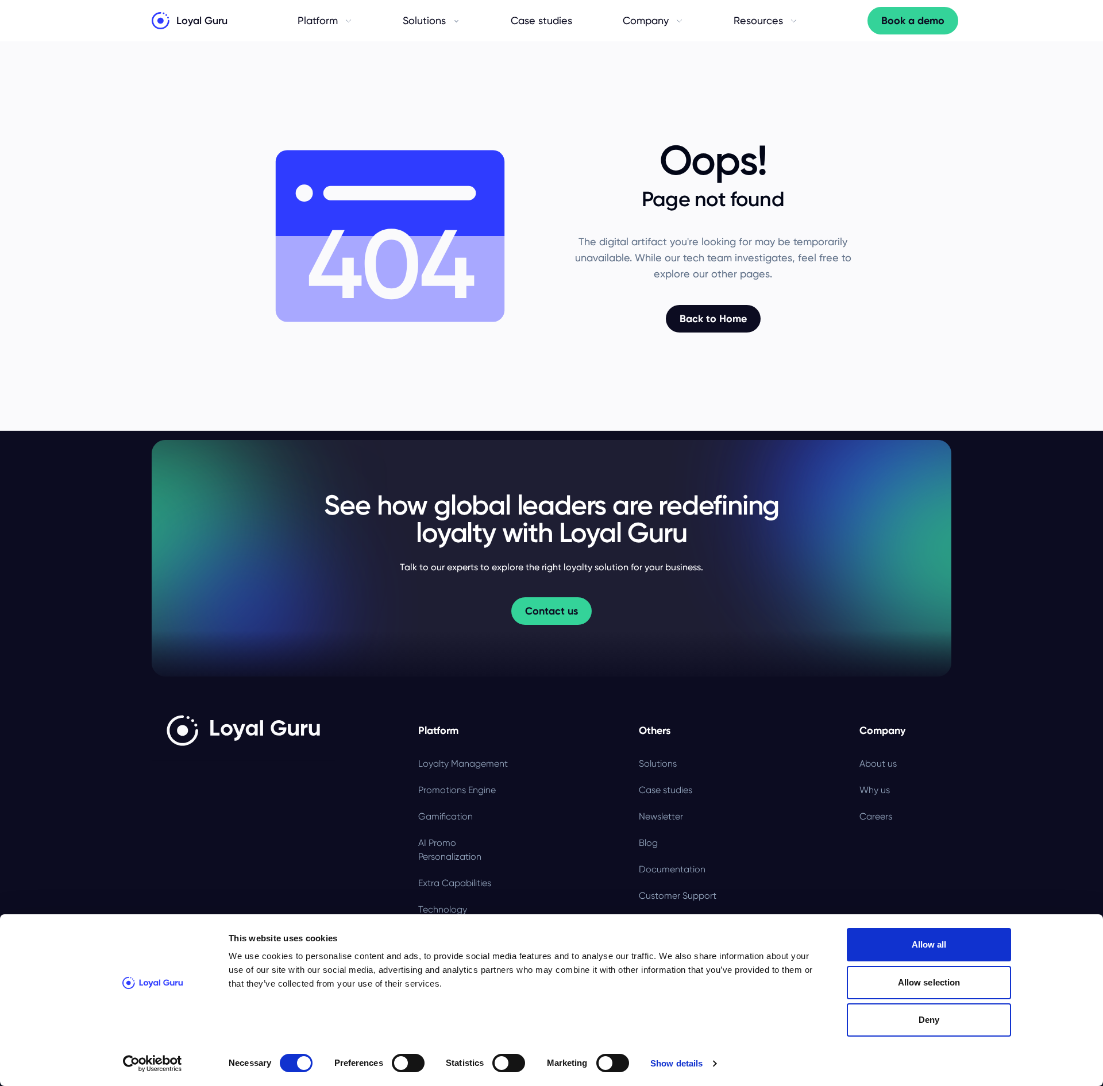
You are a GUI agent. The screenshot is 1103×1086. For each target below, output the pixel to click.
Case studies (541, 20)
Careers (875, 816)
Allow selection (929, 982)
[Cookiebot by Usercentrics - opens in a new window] (152, 1063)
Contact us (551, 611)
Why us (874, 789)
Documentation (672, 869)
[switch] (408, 1063)
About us (878, 763)
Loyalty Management (463, 763)
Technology (442, 909)
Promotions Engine (457, 789)
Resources (758, 20)
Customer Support (677, 895)
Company (646, 20)
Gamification (445, 816)
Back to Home (713, 318)
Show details (676, 1063)
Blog (648, 842)
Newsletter (661, 816)
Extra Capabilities (454, 883)
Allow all (929, 944)
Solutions (424, 20)
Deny (929, 1020)
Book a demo (912, 20)
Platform (318, 20)
